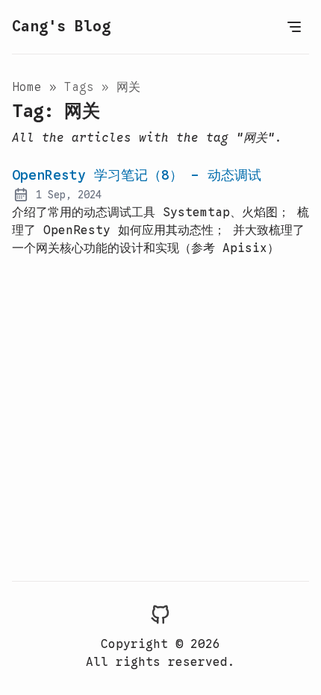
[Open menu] (294, 27)
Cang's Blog (61, 26)
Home (30, 87)
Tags (83, 87)
